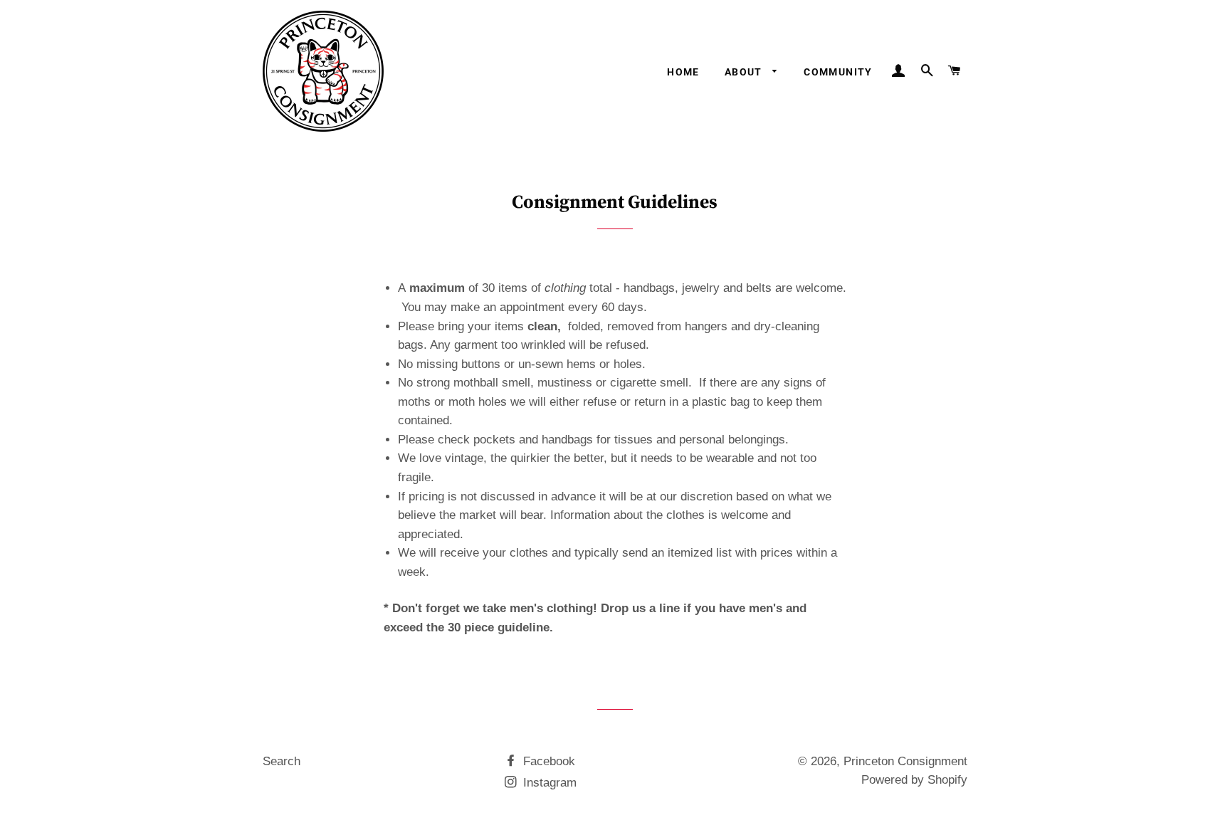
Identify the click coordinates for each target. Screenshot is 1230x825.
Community (838, 72)
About (745, 72)
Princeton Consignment (905, 761)
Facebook (547, 761)
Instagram (548, 782)
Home (683, 72)
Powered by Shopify (914, 780)
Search (281, 761)
